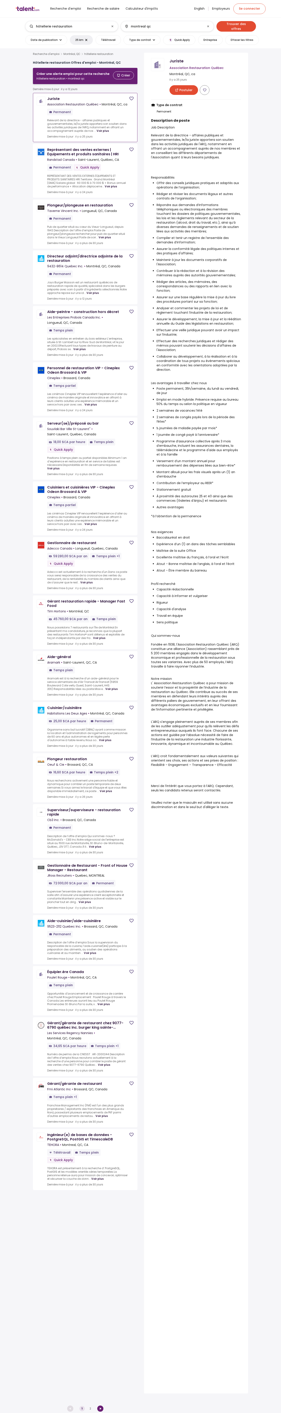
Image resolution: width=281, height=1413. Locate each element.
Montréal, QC (71, 54)
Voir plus (103, 131)
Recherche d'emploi (46, 54)
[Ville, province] (163, 26)
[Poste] (68, 26)
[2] (100, 1409)
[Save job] (131, 98)
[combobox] (71, 26)
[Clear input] (112, 26)
